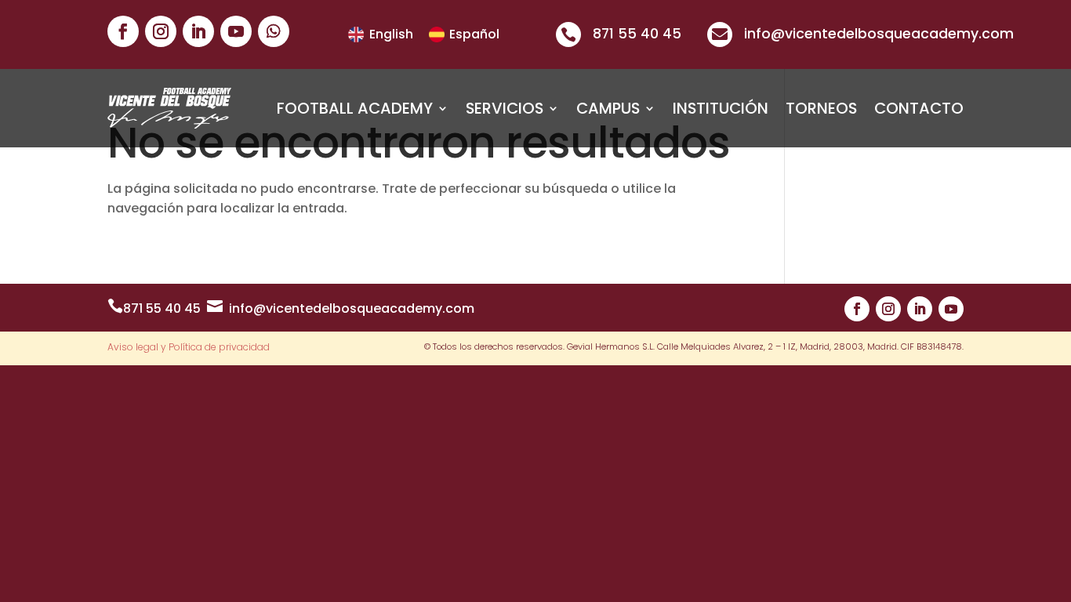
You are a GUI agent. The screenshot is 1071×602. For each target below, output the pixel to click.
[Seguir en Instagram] (160, 31)
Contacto (919, 108)
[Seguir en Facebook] (123, 31)
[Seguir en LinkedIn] (198, 31)
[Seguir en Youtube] (236, 31)
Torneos (821, 108)
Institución (720, 108)
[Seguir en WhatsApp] (273, 31)
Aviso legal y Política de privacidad (188, 348)
